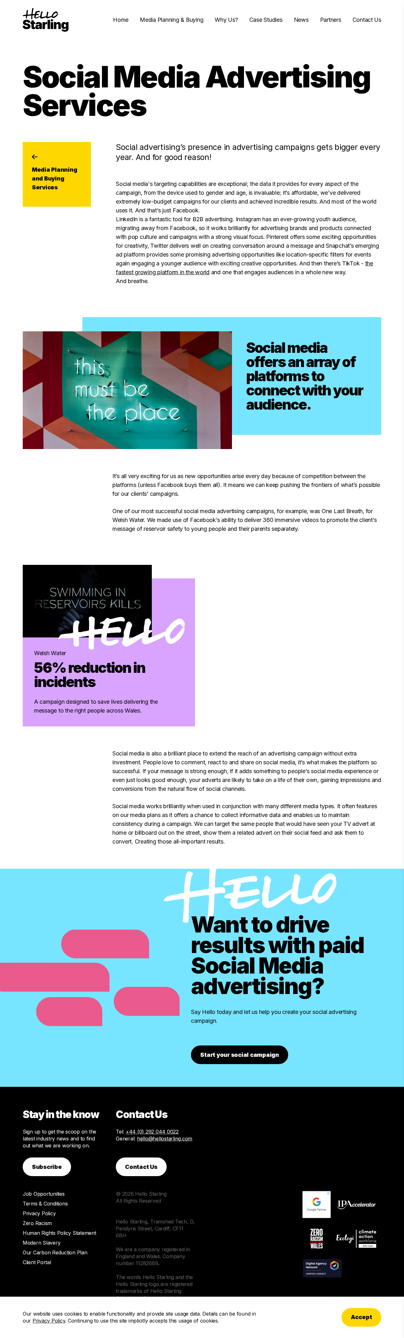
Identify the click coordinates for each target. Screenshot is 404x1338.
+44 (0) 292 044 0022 (152, 1131)
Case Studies (265, 19)
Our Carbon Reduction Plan (55, 1252)
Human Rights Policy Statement (59, 1233)
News (301, 19)
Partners (330, 19)
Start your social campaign (239, 1054)
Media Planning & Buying (171, 19)
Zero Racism (37, 1223)
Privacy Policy (39, 1213)
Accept (361, 1317)
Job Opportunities (44, 1194)
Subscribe (47, 1166)
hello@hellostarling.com (164, 1138)
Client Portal (37, 1262)
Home (120, 19)
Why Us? (226, 19)
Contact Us (367, 19)
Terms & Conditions (45, 1203)
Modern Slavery (41, 1243)
